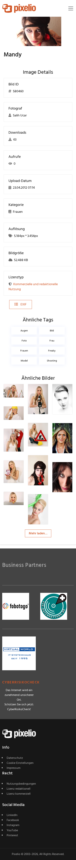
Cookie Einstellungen (20, 762)
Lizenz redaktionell (18, 788)
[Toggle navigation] (71, 8)
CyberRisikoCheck (21, 682)
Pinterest (12, 835)
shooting (52, 361)
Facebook (13, 820)
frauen (24, 350)
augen (24, 330)
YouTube (12, 830)
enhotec (23, 391)
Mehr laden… (38, 533)
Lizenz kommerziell (19, 793)
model (24, 361)
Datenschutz (15, 757)
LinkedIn (12, 815)
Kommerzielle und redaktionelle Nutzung (33, 286)
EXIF (23, 304)
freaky (52, 350)
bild (52, 330)
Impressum (13, 767)
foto (24, 340)
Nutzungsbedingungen (21, 783)
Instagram (13, 825)
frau (51, 340)
